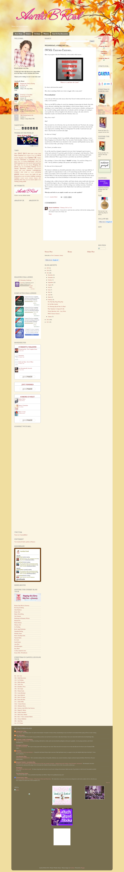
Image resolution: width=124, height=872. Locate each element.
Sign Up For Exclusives (60, 34)
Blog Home (18, 34)
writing (16, 181)
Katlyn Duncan (22, 400)
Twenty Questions (20, 168)
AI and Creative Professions (22, 741)
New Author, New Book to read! (23, 769)
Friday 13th (20, 161)
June (49, 290)
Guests (28, 34)
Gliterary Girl (17, 625)
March (49, 297)
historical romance (24, 174)
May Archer (22, 350)
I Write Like (38, 161)
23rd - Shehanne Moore (20, 706)
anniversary (30, 168)
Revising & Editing (19, 607)
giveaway (38, 172)
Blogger (83, 868)
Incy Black (17, 648)
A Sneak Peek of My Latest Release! (24, 752)
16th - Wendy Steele (19, 691)
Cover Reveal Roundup (21, 746)
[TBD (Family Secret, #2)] (17, 117)
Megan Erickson (22, 413)
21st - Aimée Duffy (19, 701)
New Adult (17, 165)
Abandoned (20, 155)
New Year (23, 165)
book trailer (22, 170)
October (50, 280)
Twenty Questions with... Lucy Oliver (57, 311)
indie (31, 174)
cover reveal (24, 172)
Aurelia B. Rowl (19, 81)
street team (28, 179)
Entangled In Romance (22, 745)
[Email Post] (61, 197)
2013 (48, 273)
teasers (32, 179)
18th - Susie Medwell (19, 695)
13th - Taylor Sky (18, 684)
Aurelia (21, 282)
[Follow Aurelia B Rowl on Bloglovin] (52, 261)
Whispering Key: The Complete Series (27, 349)
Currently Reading (27, 347)
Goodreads (25, 161)
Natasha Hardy (17, 638)
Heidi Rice (18, 751)
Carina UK (32, 157)
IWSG (15, 163)
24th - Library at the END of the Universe (24, 708)
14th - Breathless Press (20, 686)
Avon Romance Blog (21, 756)
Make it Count (21, 412)
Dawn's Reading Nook (19, 635)
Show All (108, 782)
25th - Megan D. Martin (20, 710)
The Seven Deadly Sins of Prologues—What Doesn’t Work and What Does (33, 779)
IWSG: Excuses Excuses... (54, 313)
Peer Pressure (29, 165)
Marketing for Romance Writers (22, 618)
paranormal (17, 176)
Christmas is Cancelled (27, 159)
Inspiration (20, 163)
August (50, 285)
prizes (28, 176)
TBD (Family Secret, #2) (26, 115)
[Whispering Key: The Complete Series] (17, 352)
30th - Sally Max (18, 721)
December (50, 275)
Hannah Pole (17, 620)
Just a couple (19, 732)
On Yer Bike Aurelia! (53, 304)
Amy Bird (16, 644)
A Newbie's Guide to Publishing (24, 739)
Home (70, 252)
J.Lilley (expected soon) (20, 650)
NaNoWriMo (38, 163)
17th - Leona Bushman (19, 693)
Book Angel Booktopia (19, 629)
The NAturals (17, 616)
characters (28, 170)
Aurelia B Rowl (54, 197)
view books (33, 288)
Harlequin (31, 161)
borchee (72, 868)
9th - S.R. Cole (18, 676)
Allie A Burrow (27, 155)
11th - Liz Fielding (18, 680)
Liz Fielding (17, 627)
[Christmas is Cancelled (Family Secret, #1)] (17, 97)
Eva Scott (16, 640)
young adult (22, 181)
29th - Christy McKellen (20, 719)
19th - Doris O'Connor (19, 697)
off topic (38, 174)
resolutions (38, 176)
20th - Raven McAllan (19, 699)
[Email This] (64, 197)
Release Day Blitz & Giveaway (21, 605)
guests (16, 174)
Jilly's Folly (25, 163)
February (50, 299)
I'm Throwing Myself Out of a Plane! (57, 306)
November (50, 277)
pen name (22, 176)
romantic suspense (33, 178)
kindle (34, 174)
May (49, 292)
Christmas (16, 159)
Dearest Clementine (23, 405)
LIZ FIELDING (20, 735)
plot (26, 176)
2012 (48, 319)
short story (22, 179)
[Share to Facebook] (69, 197)
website (39, 179)
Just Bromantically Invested (25, 368)
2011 (48, 322)
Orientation (21, 355)
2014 (48, 270)
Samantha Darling (18, 631)
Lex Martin (21, 406)
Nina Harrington (18, 646)
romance (16, 178)
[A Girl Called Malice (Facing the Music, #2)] (17, 108)
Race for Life (22, 166)
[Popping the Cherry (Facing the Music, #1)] (17, 86)
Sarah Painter (17, 642)
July (49, 287)
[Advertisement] (69, 245)
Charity (39, 158)
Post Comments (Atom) (57, 255)
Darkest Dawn (21, 399)
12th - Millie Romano (19, 682)
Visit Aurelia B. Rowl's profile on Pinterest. (24, 542)
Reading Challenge (31, 166)
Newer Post (48, 252)
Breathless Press (23, 158)
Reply (50, 214)
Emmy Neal (17, 612)
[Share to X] (67, 197)
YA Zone (37, 34)
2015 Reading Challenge (24, 280)
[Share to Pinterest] (71, 197)
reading (33, 176)
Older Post (90, 252)
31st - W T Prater (18, 723)
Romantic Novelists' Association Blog (25, 762)
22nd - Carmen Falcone (20, 704)
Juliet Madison (18, 610)
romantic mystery (24, 178)
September (50, 282)
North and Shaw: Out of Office (25, 362)
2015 (48, 268)
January (50, 316)
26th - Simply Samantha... (20, 712)
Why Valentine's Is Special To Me (56, 309)
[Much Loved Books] (62, 825)
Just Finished (27, 384)
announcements (37, 168)
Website (46, 34)
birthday (16, 170)
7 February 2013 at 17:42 (66, 207)
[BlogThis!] (66, 197)
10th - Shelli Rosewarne (20, 678)
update (36, 179)
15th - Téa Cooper (18, 688)
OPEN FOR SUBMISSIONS (23, 758)
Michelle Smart (18, 633)
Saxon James (22, 369)
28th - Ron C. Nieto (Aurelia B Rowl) (23, 716)
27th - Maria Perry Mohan (20, 714)
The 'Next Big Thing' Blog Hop (55, 302)
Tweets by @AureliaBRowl (20, 535)
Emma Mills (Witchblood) (20, 653)
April (49, 294)
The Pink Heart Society (22, 773)
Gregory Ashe (22, 357)
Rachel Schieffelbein (54, 207)
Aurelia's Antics (34, 155)
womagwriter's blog (21, 731)
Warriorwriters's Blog (21, 777)
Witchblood (19, 768)
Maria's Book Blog (19, 614)
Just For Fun (32, 163)
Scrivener (39, 166)
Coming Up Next (27, 397)
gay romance (31, 172)
